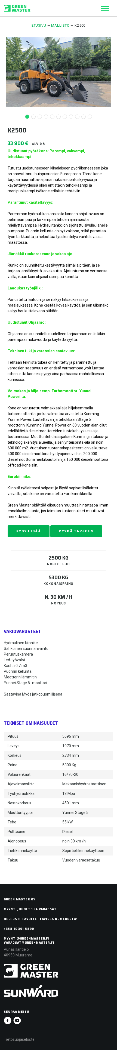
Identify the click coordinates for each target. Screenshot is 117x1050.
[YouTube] (17, 1020)
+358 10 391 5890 (19, 928)
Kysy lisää (28, 531)
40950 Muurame (18, 955)
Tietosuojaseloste (19, 1039)
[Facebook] (8, 1020)
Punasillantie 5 (16, 949)
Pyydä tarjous (76, 531)
